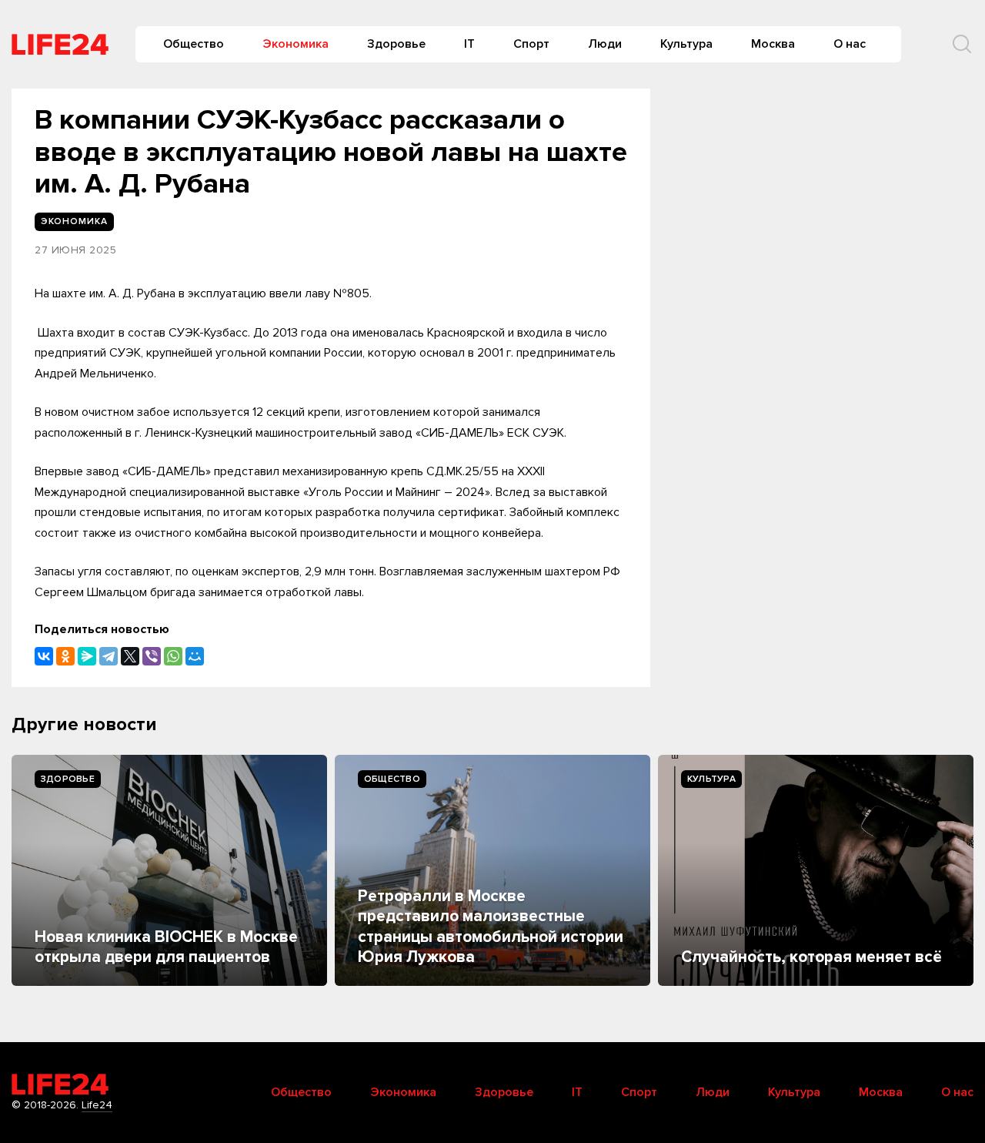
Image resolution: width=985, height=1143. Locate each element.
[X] (130, 656)
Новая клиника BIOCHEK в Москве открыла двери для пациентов (166, 947)
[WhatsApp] (173, 656)
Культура (686, 44)
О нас (849, 44)
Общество (193, 44)
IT (469, 44)
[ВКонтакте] (44, 656)
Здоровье (396, 44)
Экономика (295, 44)
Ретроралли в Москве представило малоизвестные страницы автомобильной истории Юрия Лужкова (490, 927)
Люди (605, 44)
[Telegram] (108, 656)
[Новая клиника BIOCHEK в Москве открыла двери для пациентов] (169, 870)
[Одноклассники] (65, 656)
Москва (773, 44)
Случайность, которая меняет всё (811, 957)
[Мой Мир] (194, 656)
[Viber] (151, 656)
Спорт (531, 44)
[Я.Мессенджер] (87, 656)
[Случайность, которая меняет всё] (815, 870)
